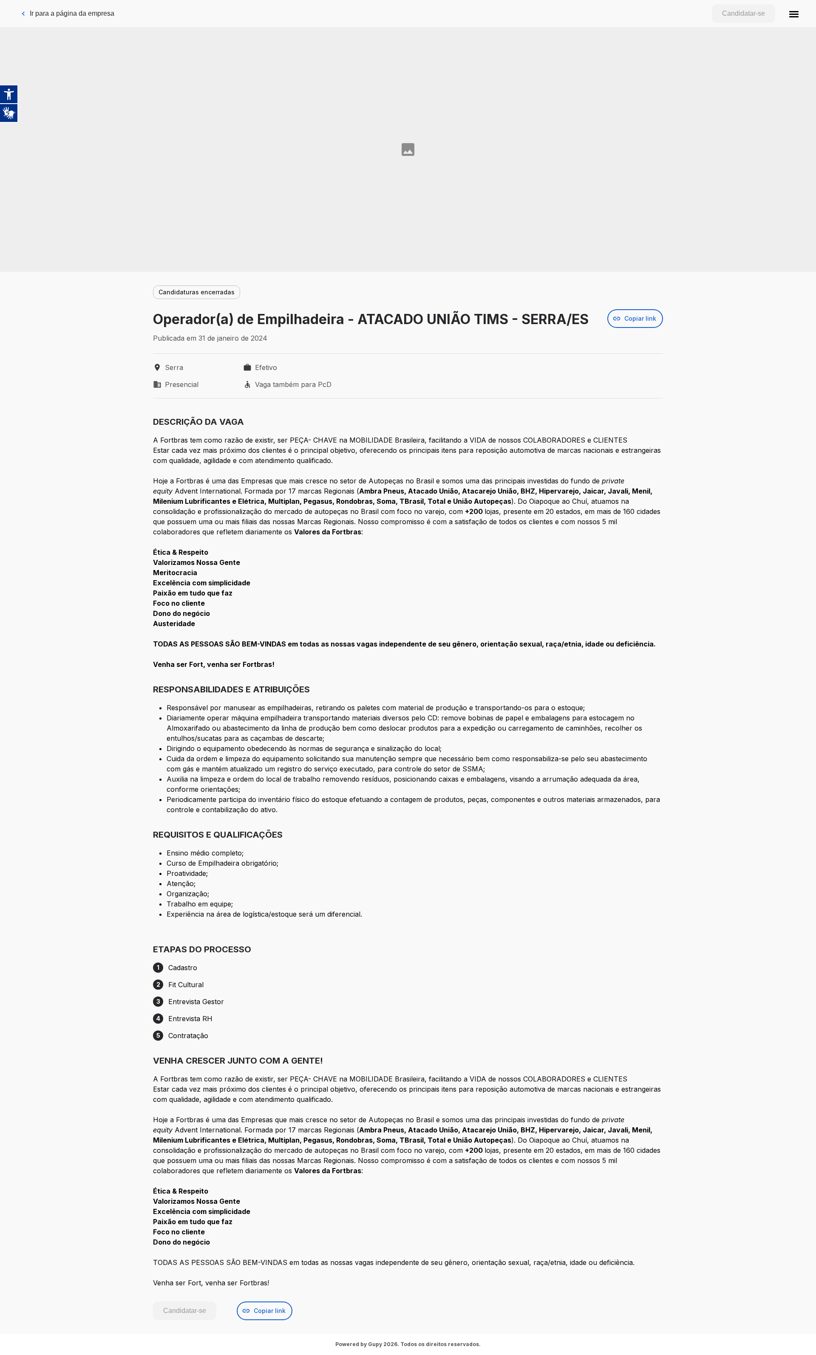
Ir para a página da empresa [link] (72, 13)
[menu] (794, 14)
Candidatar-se (743, 13)
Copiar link (640, 318)
